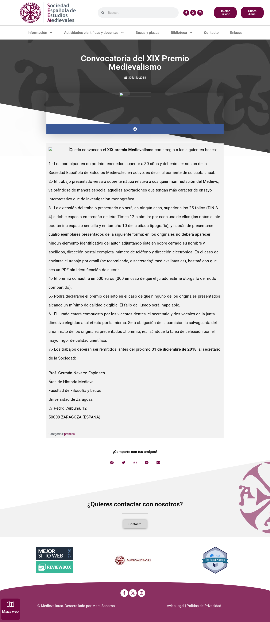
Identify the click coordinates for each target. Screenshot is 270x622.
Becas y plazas (147, 32)
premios (69, 434)
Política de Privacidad (204, 606)
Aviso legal (175, 606)
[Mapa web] (10, 604)
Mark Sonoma (103, 606)
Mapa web (10, 611)
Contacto (211, 32)
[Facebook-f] (186, 13)
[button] (135, 129)
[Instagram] (200, 13)
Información (37, 32)
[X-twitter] (193, 13)
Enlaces (236, 32)
